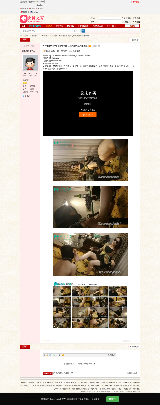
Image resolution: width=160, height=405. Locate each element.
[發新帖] (25, 40)
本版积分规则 (132, 373)
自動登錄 (127, 18)
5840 (30, 73)
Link (53, 355)
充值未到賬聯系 (35, 26)
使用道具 (126, 340)
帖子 (76, 31)
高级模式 (111, 355)
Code (59, 355)
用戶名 (92, 18)
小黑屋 (38, 382)
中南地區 (34, 35)
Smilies (63, 355)
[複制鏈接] (96, 45)
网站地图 (136, 388)
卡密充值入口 (97, 26)
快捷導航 (131, 26)
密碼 (92, 21)
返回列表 (135, 40)
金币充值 (48, 26)
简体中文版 (135, 2)
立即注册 (91, 363)
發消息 (27, 96)
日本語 (32, 8)
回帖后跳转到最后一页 (64, 373)
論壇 (23, 26)
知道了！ (113, 399)
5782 (24, 73)
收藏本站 (32, 2)
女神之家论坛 (48, 382)
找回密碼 (136, 18)
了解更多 (96, 399)
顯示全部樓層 (75, 51)
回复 (47, 340)
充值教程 (59, 26)
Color (47, 355)
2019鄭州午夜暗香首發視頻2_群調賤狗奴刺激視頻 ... (70, 35)
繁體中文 (24, 8)
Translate (40, 1)
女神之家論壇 (21, 35)
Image (50, 355)
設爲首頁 (24, 2)
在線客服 (70, 26)
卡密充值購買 (83, 26)
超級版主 (26, 80)
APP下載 (110, 26)
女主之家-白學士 (28, 51)
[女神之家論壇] (32, 18)
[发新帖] (25, 347)
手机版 (31, 382)
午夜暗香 (43, 35)
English (40, 5)
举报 (135, 340)
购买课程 (88, 114)
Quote (56, 355)
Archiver (24, 382)
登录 (85, 363)
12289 (32, 86)
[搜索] (82, 30)
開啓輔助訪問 (129, 2)
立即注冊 (136, 21)
